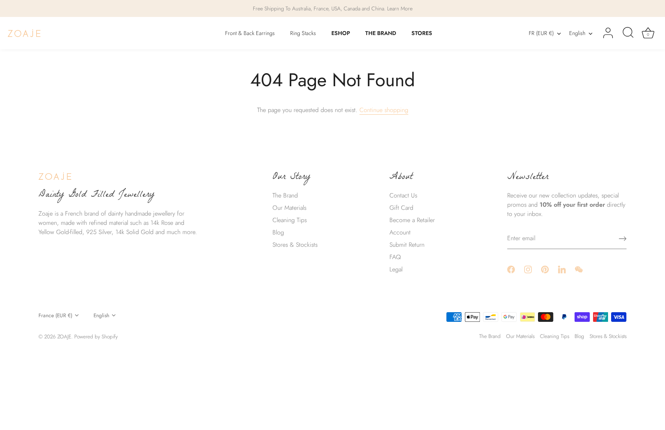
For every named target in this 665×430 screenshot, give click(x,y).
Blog (278, 232)
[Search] (628, 33)
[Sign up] (623, 239)
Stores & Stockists (294, 244)
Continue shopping (383, 109)
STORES (421, 33)
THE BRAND (380, 33)
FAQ (395, 257)
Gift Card (401, 207)
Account (400, 232)
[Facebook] (511, 268)
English (577, 33)
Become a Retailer (412, 220)
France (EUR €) (55, 315)
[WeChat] (579, 268)
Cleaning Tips (289, 220)
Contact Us (403, 195)
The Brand (285, 195)
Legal (396, 269)
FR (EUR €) (541, 33)
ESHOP (340, 33)
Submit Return (406, 244)
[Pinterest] (545, 268)
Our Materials (289, 207)
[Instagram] (528, 268)
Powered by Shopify (96, 336)
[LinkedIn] (562, 268)
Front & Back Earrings (250, 33)
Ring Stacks (303, 33)
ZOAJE (64, 336)
